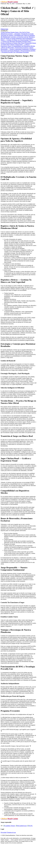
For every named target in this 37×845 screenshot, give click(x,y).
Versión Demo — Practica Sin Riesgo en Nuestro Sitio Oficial (16, 42)
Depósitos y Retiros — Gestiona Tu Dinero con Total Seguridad (17, 39)
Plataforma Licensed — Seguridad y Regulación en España (17, 34)
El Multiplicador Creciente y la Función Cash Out (14, 37)
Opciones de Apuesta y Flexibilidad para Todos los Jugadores (18, 35)
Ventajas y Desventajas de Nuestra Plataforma (18, 49)
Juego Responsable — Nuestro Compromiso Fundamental (17, 48)
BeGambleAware (21, 825)
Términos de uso (11, 832)
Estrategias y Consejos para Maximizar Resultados (18, 40)
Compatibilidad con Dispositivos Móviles (23, 46)
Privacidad (3, 832)
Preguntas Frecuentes (22, 52)
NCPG (30, 825)
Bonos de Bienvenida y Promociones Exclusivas (14, 47)
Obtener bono (4, 29)
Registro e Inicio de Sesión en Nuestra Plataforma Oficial (18, 37)
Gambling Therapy (9, 825)
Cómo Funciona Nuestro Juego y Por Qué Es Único (15, 32)
